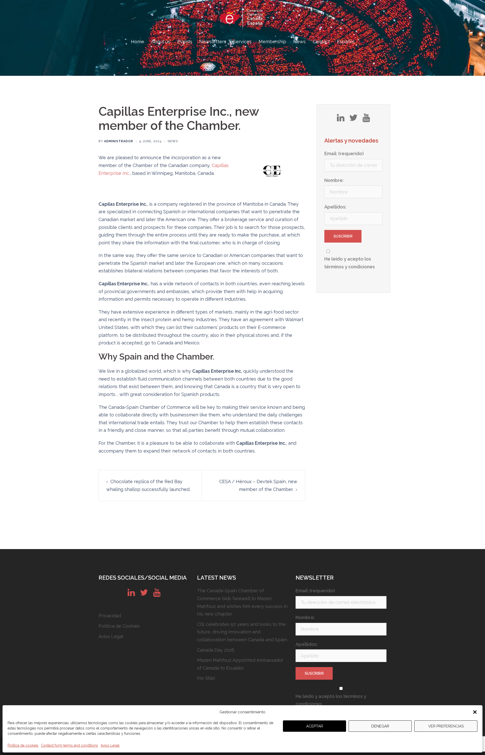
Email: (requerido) (344, 153)
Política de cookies (23, 745)
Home (137, 41)
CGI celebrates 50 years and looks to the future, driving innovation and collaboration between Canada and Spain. (242, 632)
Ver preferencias (446, 726)
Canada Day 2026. (216, 650)
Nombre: (334, 180)
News (299, 41)
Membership (272, 41)
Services (242, 41)
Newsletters (212, 41)
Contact (321, 41)
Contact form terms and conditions (69, 745)
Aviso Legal (110, 745)
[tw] (353, 119)
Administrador (118, 141)
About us (160, 41)
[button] (474, 712)
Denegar (380, 726)
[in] (340, 119)
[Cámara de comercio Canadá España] (242, 19)
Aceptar (314, 726)
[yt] (366, 119)
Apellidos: (335, 206)
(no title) (206, 678)
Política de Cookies (119, 626)
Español (345, 41)
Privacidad (110, 615)
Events (184, 41)
